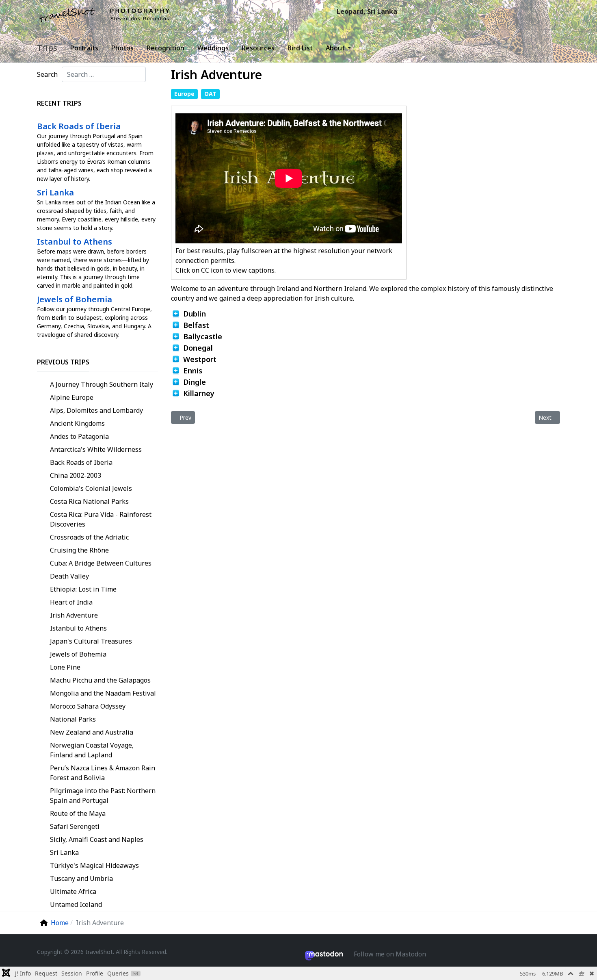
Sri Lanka (64, 852)
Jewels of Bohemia (78, 654)
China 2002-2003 (75, 475)
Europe (184, 94)
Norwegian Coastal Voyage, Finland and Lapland (92, 750)
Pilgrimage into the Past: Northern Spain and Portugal (103, 795)
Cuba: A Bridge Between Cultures (100, 563)
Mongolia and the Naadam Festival (103, 693)
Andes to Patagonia (79, 436)
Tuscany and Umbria (81, 878)
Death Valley (69, 576)
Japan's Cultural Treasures (91, 641)
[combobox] (104, 74)
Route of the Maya (78, 813)
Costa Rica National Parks (89, 501)
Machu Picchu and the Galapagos (100, 680)
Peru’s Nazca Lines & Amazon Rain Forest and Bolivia (102, 772)
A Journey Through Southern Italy (101, 384)
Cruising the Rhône (79, 550)
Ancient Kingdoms (77, 423)
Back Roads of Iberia (81, 462)
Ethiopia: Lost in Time (83, 589)
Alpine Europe (71, 397)
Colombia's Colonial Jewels (91, 488)
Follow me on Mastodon (390, 954)
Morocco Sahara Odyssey (87, 706)
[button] (340, 48)
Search (47, 74)
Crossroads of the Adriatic (89, 537)
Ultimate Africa (73, 891)
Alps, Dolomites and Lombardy (96, 410)
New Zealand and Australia (91, 732)
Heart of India (71, 602)
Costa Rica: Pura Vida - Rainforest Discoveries (100, 519)
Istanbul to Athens (78, 628)
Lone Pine (65, 667)
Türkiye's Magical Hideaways (94, 865)
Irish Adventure (74, 615)
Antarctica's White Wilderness (96, 449)
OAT (210, 94)
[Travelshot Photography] (104, 15)
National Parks (73, 719)
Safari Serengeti (75, 826)
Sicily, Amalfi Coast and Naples (96, 839)
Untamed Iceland (76, 904)
